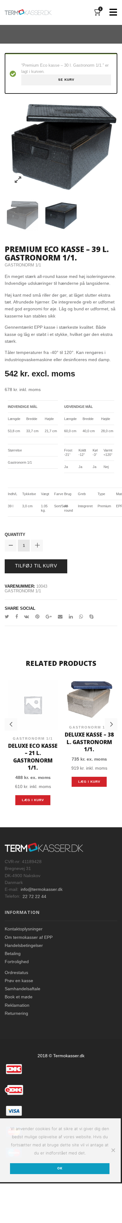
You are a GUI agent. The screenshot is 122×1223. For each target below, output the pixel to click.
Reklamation (17, 994)
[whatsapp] (81, 616)
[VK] (26, 616)
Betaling (13, 942)
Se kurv (66, 79)
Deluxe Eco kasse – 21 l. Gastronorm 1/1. (33, 751)
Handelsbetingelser (24, 934)
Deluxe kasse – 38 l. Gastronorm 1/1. (89, 740)
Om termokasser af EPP (29, 926)
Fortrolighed (17, 951)
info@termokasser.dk (42, 878)
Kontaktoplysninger (24, 918)
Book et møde (19, 986)
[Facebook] (16, 616)
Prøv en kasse (19, 969)
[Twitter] (8, 616)
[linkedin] (71, 616)
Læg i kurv (33, 789)
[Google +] (49, 616)
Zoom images (18, 180)
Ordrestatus (16, 961)
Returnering (16, 1002)
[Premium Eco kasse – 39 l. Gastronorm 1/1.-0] (22, 214)
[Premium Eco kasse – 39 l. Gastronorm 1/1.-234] (61, 214)
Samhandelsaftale (22, 978)
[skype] (90, 616)
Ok (60, 1158)
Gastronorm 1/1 (23, 265)
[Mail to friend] (60, 616)
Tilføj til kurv (36, 565)
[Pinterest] (37, 616)
